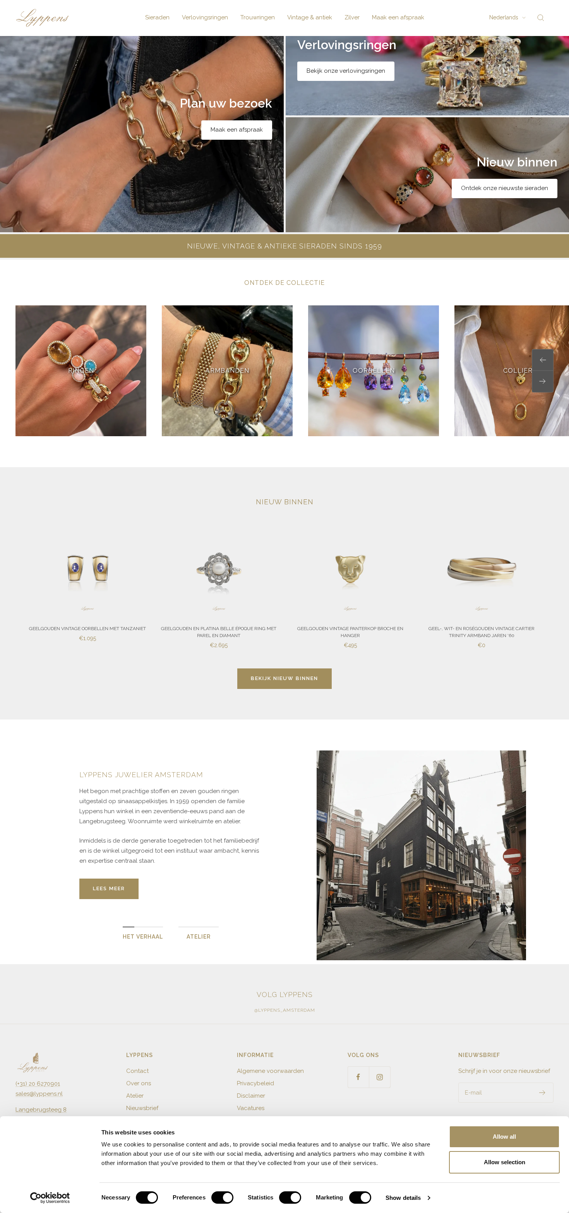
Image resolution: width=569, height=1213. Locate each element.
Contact (137, 1070)
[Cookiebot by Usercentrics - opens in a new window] (50, 1198)
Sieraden (157, 17)
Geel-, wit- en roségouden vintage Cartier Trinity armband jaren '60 (481, 632)
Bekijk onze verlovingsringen (346, 70)
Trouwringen (257, 17)
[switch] (222, 1197)
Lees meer (109, 888)
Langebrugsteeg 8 (41, 1109)
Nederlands (503, 17)
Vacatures (250, 1108)
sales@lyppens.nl (39, 1093)
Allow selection (504, 1162)
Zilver (352, 17)
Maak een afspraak (398, 17)
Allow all (504, 1136)
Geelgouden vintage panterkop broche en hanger (350, 632)
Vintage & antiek (309, 17)
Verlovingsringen (205, 17)
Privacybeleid (255, 1083)
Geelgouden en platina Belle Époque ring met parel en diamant (218, 632)
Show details (403, 1197)
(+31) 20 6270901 (37, 1083)
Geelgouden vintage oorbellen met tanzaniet (87, 628)
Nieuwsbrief (142, 1108)
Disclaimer (251, 1095)
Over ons (138, 1083)
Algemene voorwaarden (270, 1070)
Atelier (135, 1095)
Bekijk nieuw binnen (284, 678)
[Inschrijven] (542, 1092)
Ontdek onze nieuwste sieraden (504, 188)
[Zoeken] (540, 17)
